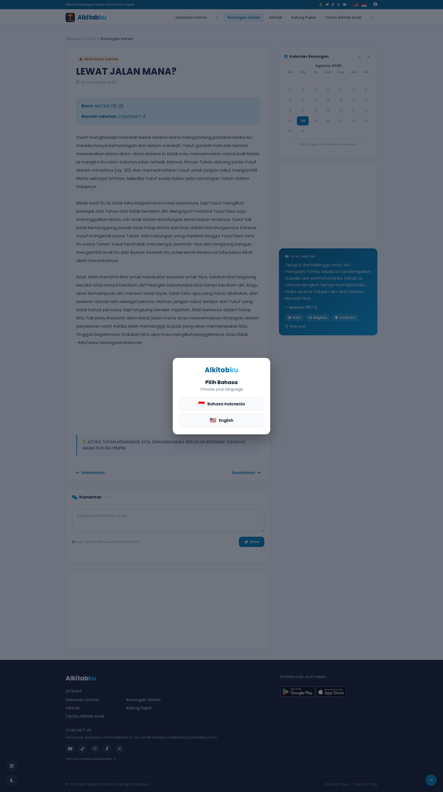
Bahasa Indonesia (221, 403)
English (221, 420)
